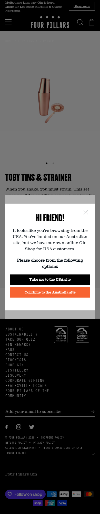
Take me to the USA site (50, 279)
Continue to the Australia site (50, 292)
